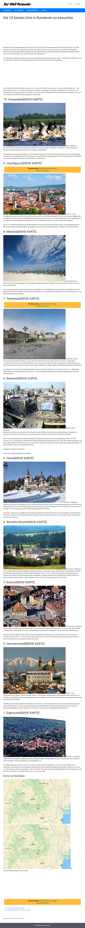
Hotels (44, 10)
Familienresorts (32, 10)
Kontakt (78, 4)
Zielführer (7, 10)
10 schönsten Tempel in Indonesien (15, 908)
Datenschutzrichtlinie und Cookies (14, 918)
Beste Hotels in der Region (48, 168)
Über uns (70, 4)
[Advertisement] (42, 34)
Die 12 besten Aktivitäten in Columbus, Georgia (18, 910)
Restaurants (18, 10)
